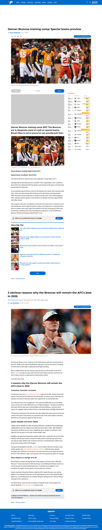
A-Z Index (53, 521)
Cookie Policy (86, 518)
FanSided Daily (16, 518)
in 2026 (16, 373)
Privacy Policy (54, 518)
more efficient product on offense (34, 449)
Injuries (50, 2)
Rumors (23, 2)
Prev (15, 91)
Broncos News (20, 278)
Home (13, 278)
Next (59, 91)
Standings (38, 2)
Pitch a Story (32, 518)
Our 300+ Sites (69, 515)
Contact (52, 515)
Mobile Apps (86, 515)
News (18, 2)
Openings (31, 515)
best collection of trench (33, 394)
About (13, 515)
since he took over (27, 485)
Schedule (30, 2)
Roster (44, 2)
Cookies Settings (70, 521)
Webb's (35, 447)
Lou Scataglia (14, 303)
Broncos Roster (20, 502)
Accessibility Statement (35, 521)
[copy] (21, 36)
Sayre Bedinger (15, 32)
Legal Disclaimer (16, 521)
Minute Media (11, 525)
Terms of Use (69, 518)
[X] (90, 2)
